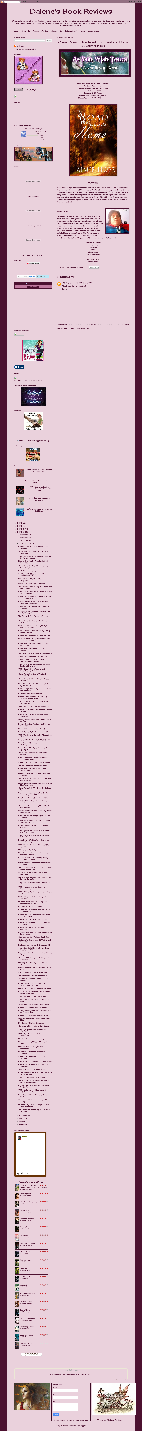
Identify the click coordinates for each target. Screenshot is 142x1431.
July (21, 1118)
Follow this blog (33, 286)
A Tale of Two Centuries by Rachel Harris (32, 802)
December (23, 535)
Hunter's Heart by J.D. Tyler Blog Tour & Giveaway (35, 774)
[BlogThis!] (92, 267)
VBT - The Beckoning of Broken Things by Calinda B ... (34, 846)
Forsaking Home (27, 1327)
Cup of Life (25, 1310)
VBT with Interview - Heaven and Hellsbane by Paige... (32, 1091)
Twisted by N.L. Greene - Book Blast (33, 1004)
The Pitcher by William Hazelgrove (32, 975)
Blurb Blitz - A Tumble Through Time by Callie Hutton (34, 910)
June (21, 1121)
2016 (20, 523)
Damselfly (24, 1285)
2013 (20, 532)
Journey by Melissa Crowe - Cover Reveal (33, 979)
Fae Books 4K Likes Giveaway (31, 906)
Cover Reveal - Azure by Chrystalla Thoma (33, 826)
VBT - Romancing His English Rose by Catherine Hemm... (34, 557)
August (22, 1115)
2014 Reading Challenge (33, 128)
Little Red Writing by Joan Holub (32, 571)
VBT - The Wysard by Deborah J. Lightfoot (32, 1030)
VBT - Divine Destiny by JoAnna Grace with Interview (35, 893)
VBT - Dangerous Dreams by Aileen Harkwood (33, 898)
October (22, 541)
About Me (25, 31)
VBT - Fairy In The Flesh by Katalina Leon (33, 1000)
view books (43, 140)
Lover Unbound (26, 1335)
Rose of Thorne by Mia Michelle (32, 729)
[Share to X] (94, 267)
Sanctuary (24, 1210)
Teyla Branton (26, 1270)
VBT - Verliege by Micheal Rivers (32, 996)
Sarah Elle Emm (27, 1228)
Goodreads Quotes (121, 1379)
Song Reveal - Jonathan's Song (31, 1069)
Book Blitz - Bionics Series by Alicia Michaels (33, 1065)
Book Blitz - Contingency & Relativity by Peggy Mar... (34, 915)
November (23, 538)
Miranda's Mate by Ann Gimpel (31, 584)
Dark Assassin (26, 1343)
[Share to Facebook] (96, 267)
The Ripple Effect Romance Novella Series (33, 617)
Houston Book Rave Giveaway (31, 1039)
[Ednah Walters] (33, 405)
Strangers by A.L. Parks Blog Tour (32, 972)
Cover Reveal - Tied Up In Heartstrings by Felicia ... (34, 863)
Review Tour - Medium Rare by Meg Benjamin (33, 1086)
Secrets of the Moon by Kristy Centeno (31, 1057)
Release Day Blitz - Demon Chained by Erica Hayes (35, 933)
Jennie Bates (26, 1287)
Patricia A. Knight (27, 1303)
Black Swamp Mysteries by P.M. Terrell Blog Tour (34, 580)
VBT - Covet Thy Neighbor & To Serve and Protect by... (34, 831)
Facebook (93, 245)
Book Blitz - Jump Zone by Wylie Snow (35, 1061)
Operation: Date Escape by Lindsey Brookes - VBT (33, 949)
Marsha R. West (26, 1220)
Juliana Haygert (26, 1311)
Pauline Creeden (27, 1212)
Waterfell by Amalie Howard (30, 693)
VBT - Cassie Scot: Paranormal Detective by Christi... (31, 670)
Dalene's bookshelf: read (31, 1182)
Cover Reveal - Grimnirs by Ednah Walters (32, 622)
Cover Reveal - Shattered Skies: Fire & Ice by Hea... (34, 644)
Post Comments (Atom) (79, 328)
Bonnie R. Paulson (27, 1320)
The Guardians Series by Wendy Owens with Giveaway (35, 587)
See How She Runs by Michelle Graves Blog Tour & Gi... (35, 784)
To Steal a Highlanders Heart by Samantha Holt (31, 575)
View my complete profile (25, 49)
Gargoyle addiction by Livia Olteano (33, 1026)
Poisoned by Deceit (28, 1293)
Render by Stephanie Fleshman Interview (31, 1052)
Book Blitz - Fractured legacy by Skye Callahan (34, 923)
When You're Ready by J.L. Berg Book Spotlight (34, 749)
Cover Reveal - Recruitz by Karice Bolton (32, 649)
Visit (33, 196)
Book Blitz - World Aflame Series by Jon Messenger (33, 841)
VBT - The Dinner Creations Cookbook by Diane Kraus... (34, 597)
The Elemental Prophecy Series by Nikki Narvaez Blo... (35, 807)
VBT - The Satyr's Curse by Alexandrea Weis (35, 736)
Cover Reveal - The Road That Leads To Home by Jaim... (35, 1073)
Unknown (21, 46)
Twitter (93, 250)
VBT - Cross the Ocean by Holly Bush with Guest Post (34, 627)
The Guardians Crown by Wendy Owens (35, 653)
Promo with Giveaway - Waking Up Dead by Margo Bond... (32, 697)
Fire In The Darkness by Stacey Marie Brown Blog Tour (34, 992)
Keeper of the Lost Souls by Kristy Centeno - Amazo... (33, 858)
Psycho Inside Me (27, 1318)
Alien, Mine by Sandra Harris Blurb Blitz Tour (33, 873)
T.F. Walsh (25, 1253)
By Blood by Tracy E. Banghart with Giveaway (33, 547)
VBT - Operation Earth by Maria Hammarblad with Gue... (31, 660)
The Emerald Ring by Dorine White (32, 765)
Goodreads (93, 252)
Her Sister (24, 1235)
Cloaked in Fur (26, 1252)
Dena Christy (26, 1345)
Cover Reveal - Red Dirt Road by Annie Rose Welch (35, 811)
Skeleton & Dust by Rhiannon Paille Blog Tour (33, 552)
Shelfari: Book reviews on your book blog (71, 1420)
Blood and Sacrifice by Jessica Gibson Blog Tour (35, 954)
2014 (20, 529)
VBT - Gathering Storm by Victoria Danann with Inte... (33, 758)
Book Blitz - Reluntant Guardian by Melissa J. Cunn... (33, 854)
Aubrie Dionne (26, 1203)
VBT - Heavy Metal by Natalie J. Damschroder (31, 888)
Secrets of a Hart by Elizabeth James (34, 762)
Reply (64, 289)
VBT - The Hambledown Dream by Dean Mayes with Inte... (35, 592)
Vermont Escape (27, 1218)
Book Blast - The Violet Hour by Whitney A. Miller (31, 744)
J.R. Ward (24, 1336)
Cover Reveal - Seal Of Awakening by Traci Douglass (34, 567)
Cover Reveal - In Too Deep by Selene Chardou (34, 789)
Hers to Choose (26, 1302)
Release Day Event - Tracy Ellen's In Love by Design (33, 1105)
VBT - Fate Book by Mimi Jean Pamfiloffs (31, 1035)
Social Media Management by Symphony (28, 380)
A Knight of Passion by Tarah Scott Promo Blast (33, 702)
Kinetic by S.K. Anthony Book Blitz (33, 798)
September (24, 544)
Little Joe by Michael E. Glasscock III (34, 945)
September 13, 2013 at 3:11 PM (79, 283)
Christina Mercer (27, 1245)
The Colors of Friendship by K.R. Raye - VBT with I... (35, 1110)
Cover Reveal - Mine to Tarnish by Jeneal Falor (32, 675)
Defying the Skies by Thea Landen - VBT (33, 963)
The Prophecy (25, 1193)
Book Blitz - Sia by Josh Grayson (32, 1007)
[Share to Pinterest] (98, 267)
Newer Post (62, 324)
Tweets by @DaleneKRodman (109, 1420)
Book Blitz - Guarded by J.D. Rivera (33, 1015)
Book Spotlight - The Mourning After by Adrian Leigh (34, 685)
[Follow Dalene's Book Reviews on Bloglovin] (33, 278)
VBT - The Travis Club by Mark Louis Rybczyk (33, 836)
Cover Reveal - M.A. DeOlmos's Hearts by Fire (34, 720)
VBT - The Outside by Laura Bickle (32, 656)
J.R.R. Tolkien (87, 1374)
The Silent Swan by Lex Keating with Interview (33, 959)
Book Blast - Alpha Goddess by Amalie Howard (35, 710)
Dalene (29, 132)
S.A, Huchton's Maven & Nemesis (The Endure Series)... (34, 878)
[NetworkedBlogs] (33, 284)
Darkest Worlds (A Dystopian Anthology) (30, 1047)
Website (93, 247)
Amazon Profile (93, 254)
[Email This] (90, 267)
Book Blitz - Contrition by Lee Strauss (34, 919)
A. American (25, 1328)
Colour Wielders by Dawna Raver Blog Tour (34, 968)
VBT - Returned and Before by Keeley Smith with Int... (34, 631)
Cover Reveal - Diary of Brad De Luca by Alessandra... (34, 1011)
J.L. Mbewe (25, 1262)
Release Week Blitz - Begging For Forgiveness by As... (32, 902)
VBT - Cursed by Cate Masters (31, 1077)
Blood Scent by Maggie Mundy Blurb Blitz (34, 1043)
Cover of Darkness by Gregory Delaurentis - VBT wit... (31, 984)
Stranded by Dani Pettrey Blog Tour (33, 706)
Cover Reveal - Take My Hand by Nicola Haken (32, 769)
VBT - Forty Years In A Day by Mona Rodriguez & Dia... (34, 821)
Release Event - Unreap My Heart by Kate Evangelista (34, 612)
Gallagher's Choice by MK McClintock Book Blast (34, 941)
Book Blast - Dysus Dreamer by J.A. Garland (33, 1096)
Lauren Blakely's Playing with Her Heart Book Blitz (34, 725)
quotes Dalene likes (71, 1370)
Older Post (124, 324)
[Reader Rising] (33, 361)
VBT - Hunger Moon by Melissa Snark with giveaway (34, 689)
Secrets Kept (25, 1260)
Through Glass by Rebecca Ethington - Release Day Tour (34, 868)
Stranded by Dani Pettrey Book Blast (34, 937)
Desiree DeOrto (26, 1195)
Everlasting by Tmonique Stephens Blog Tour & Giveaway (33, 602)
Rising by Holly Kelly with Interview (33, 850)
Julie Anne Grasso (27, 1189)
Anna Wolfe (25, 1295)
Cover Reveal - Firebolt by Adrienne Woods (33, 680)
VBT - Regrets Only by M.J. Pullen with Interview (34, 607)
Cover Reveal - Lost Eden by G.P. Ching (32, 1101)
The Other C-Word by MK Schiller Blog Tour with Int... (34, 779)
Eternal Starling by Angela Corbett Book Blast (33, 562)
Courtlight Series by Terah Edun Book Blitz (34, 1019)
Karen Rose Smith (27, 1237)
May (21, 1124)
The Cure (23, 1268)
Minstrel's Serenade (28, 1202)
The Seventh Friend (28, 1277)
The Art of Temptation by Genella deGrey (32, 753)
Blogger (82, 1426)
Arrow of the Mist (27, 1243)
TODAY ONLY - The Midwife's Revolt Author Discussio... (33, 1081)
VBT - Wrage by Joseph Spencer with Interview (34, 816)
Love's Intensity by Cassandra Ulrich (34, 732)
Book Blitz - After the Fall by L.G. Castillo (32, 928)
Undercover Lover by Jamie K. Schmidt (34, 988)
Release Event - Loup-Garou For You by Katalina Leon (34, 639)
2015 (20, 526)
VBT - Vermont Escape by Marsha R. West (34, 883)
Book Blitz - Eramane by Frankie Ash (34, 635)
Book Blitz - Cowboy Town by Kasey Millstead (33, 715)
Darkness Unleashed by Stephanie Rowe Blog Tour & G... (33, 794)
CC (63, 283)
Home (15, 31)
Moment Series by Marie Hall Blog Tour (35, 740)
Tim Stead (25, 1278)
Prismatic (24, 1227)
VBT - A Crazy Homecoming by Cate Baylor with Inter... (34, 665)
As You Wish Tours (100, 98)
